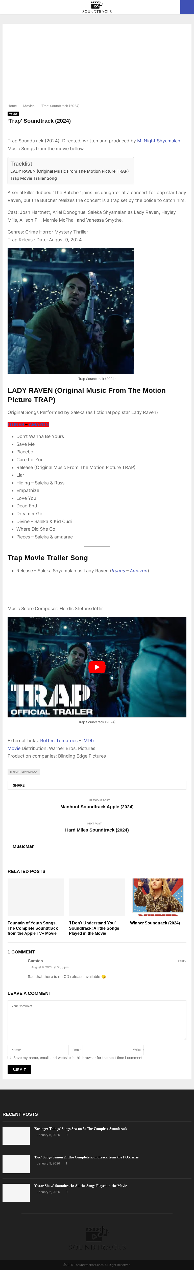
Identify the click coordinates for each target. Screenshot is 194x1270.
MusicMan (24, 846)
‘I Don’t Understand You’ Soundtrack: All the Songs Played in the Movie (94, 928)
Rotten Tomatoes (59, 740)
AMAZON (39, 424)
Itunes (118, 570)
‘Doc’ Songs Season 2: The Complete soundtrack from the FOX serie (86, 1157)
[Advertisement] (97, 65)
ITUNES (16, 424)
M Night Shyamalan (23, 771)
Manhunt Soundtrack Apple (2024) (97, 806)
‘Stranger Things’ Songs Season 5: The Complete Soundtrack (80, 1129)
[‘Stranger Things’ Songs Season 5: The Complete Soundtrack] (16, 1136)
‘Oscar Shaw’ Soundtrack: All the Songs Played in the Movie (80, 1186)
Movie (14, 748)
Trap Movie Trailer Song (33, 178)
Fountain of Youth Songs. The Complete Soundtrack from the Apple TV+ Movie (33, 928)
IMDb (88, 740)
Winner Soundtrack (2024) (155, 923)
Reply (182, 961)
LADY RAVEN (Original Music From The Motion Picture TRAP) (69, 171)
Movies (13, 113)
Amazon (139, 570)
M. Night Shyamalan (158, 140)
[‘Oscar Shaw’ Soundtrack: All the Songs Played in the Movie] (16, 1193)
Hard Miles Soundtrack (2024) (97, 830)
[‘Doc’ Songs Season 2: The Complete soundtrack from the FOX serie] (16, 1164)
